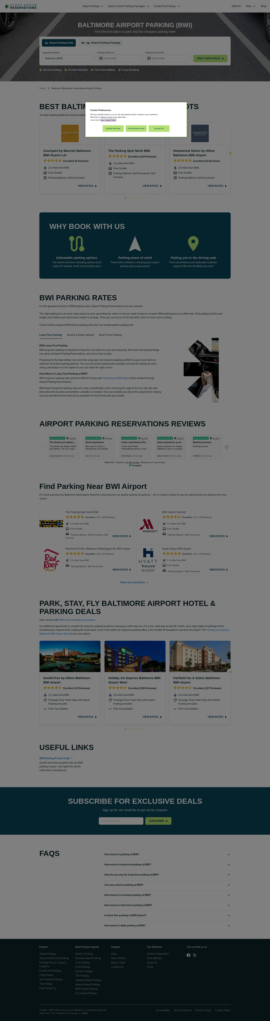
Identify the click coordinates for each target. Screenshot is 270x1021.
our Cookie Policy (108, 120)
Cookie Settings (113, 128)
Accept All (159, 128)
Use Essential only (136, 128)
